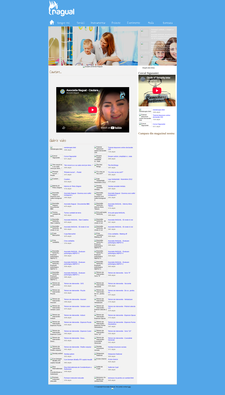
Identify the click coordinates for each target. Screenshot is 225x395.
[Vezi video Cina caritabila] (56, 242)
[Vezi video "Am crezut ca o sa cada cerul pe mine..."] (56, 168)
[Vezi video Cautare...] (55, 179)
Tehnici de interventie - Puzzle (74, 291)
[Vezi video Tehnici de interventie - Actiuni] (56, 318)
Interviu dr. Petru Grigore (72, 186)
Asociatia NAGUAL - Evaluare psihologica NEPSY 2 (118, 263)
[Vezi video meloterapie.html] (56, 149)
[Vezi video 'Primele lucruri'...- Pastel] (56, 175)
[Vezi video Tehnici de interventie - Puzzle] (56, 294)
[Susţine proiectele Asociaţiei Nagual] (92, 66)
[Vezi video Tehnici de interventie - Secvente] (100, 287)
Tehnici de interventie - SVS (74, 283)
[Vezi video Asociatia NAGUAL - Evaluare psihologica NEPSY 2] (100, 269)
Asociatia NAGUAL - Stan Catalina (76, 220)
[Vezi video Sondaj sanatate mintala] (100, 189)
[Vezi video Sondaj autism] (56, 353)
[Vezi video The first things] (100, 166)
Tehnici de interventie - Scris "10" (119, 331)
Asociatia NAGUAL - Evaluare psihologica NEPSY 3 (74, 263)
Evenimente (133, 22)
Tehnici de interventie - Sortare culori (77, 306)
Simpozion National (115, 354)
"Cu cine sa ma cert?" (115, 172)
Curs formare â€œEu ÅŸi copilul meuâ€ (78, 360)
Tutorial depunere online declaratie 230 (161, 116)
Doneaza (168, 22)
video (167, 129)
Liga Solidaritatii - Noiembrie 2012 (120, 179)
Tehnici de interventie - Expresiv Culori (77, 331)
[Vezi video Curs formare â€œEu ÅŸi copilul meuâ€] (56, 363)
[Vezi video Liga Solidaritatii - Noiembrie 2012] (100, 182)
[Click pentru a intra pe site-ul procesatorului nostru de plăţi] (112, 389)
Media (151, 22)
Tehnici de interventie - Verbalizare (120, 299)
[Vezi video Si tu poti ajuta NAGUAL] (100, 214)
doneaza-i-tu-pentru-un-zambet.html (121, 378)
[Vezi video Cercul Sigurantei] (56, 158)
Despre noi (64, 22)
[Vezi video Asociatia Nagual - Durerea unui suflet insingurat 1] (56, 200)
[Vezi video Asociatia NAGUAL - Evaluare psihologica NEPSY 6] (100, 248)
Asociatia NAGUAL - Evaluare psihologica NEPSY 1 (74, 274)
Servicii (81, 22)
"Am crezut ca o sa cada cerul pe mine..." (78, 165)
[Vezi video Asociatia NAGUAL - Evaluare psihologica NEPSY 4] (100, 258)
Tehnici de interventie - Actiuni (74, 315)
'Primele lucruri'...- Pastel (72, 172)
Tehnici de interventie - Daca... (74, 338)
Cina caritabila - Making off (117, 234)
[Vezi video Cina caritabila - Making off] (100, 237)
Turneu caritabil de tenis (72, 213)
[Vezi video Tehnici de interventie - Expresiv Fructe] (56, 325)
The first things (113, 165)
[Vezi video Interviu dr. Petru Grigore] (56, 188)
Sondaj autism (69, 354)
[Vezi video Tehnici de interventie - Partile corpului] (56, 350)
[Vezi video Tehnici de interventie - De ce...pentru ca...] (100, 295)
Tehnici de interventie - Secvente (119, 283)
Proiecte (116, 22)
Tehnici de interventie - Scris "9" (119, 273)
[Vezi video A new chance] (100, 359)
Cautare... (67, 179)
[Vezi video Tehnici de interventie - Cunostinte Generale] (100, 343)
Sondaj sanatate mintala (116, 186)
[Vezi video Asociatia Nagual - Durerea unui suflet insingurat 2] (100, 200)
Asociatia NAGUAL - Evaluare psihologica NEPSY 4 (118, 252)
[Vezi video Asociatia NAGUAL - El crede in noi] (100, 223)
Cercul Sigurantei (70, 156)
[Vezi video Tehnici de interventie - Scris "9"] (100, 276)
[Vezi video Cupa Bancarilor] (56, 235)
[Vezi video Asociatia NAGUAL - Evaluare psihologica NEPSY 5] (56, 258)
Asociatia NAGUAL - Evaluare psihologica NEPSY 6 (118, 242)
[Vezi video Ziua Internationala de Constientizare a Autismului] (56, 374)
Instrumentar (98, 22)
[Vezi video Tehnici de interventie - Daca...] (56, 341)
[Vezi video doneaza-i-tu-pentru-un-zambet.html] (100, 381)
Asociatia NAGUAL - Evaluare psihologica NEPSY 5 (74, 252)
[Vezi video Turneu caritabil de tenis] (56, 216)
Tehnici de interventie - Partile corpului (77, 347)
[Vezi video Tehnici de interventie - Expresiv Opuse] (100, 318)
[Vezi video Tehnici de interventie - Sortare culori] (56, 309)
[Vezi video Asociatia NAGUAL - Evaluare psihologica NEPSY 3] (56, 269)
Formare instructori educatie (74, 378)
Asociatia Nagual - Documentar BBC (77, 204)
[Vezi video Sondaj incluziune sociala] (100, 350)
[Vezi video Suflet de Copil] (100, 369)
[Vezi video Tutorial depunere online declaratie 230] (100, 152)
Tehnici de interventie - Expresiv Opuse (122, 315)
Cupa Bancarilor (70, 234)
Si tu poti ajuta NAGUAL (116, 213)
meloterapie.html (70, 147)
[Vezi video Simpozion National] (100, 355)
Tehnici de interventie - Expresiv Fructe (77, 322)
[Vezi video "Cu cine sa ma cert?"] (100, 173)
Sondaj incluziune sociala (117, 347)
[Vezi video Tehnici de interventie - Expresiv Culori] (56, 334)
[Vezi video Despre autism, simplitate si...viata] (100, 161)
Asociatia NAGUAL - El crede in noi (120, 220)
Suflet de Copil (113, 367)
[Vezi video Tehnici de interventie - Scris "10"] (100, 334)
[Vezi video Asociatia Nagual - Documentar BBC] (56, 209)
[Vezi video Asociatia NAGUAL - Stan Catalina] (56, 223)
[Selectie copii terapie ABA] (50, 65)
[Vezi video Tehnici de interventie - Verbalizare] (100, 302)
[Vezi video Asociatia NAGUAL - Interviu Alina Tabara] (100, 209)
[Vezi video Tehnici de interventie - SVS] (56, 287)
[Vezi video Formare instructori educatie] (56, 381)
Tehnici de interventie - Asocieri (75, 299)
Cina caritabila (69, 241)
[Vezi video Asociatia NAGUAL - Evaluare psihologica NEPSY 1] (56, 280)
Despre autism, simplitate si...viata (120, 156)
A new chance (113, 359)
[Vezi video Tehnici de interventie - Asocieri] (56, 302)
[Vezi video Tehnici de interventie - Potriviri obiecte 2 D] (100, 311)
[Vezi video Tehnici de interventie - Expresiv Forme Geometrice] (100, 327)
